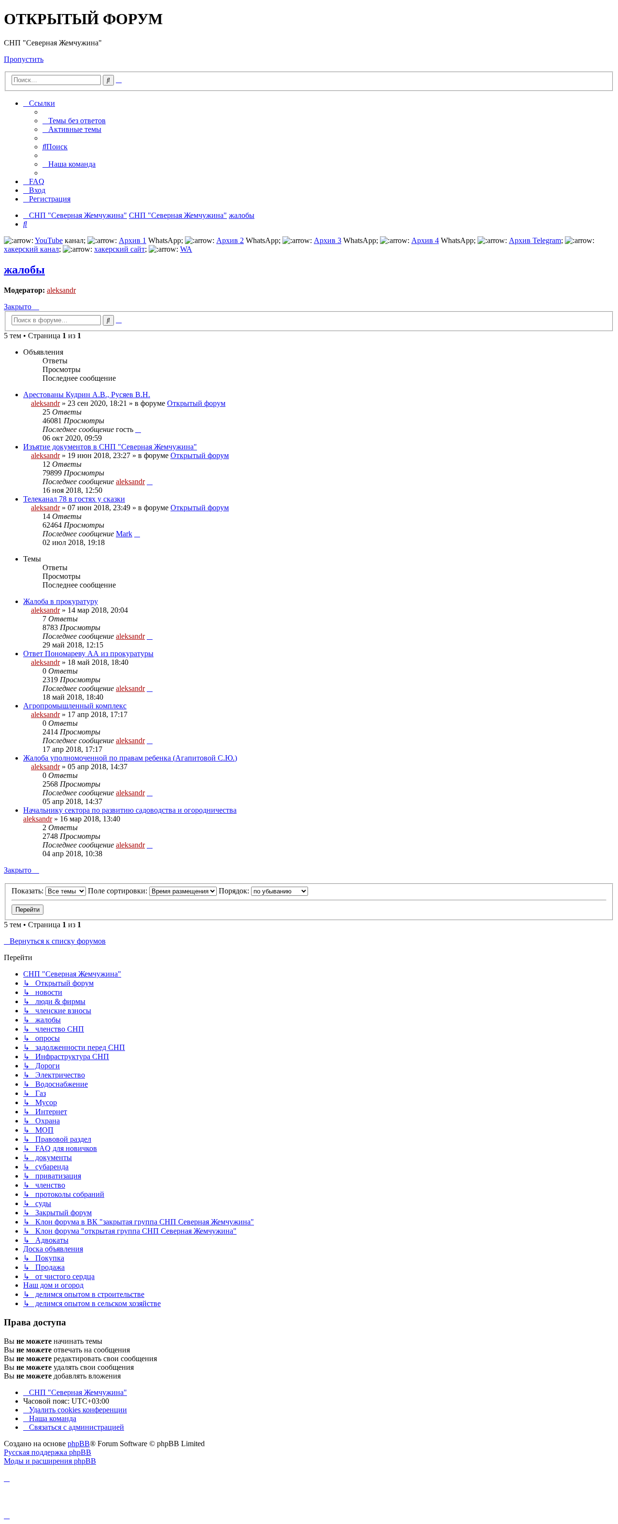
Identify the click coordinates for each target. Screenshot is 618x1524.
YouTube (49, 240)
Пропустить (23, 59)
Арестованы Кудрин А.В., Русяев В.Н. (86, 394)
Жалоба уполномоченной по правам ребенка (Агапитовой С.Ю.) (130, 758)
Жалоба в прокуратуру (60, 601)
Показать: (28, 891)
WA (186, 249)
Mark (124, 534)
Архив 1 (132, 240)
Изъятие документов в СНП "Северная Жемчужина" (110, 447)
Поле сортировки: (118, 891)
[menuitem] (74, 120)
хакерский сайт (119, 249)
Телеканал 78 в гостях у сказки (74, 499)
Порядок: (235, 891)
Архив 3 (327, 240)
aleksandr (61, 290)
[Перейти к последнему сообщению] (138, 429)
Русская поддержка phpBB (47, 1452)
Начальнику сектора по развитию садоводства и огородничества (130, 810)
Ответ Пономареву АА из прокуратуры (88, 653)
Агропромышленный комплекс (74, 706)
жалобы (24, 269)
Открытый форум (196, 403)
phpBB (79, 1443)
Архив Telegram (535, 240)
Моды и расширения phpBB (50, 1461)
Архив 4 (425, 240)
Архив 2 (230, 240)
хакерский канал (31, 249)
